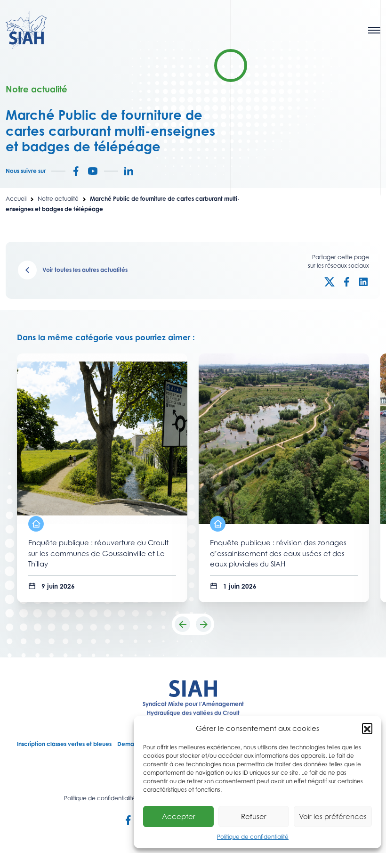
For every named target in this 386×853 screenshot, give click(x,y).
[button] (367, 728)
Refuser (253, 816)
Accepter (178, 816)
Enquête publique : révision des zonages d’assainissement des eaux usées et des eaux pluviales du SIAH (278, 553)
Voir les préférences (333, 816)
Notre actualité (58, 198)
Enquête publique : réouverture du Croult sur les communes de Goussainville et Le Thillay (98, 553)
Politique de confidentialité (253, 836)
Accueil (16, 198)
